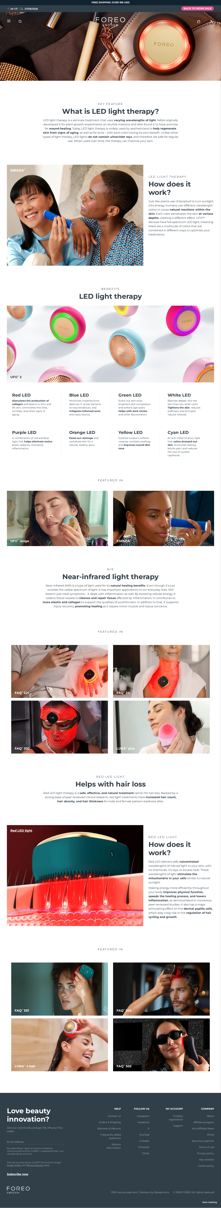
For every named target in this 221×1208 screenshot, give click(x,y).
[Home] (110, 22)
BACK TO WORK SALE (197, 8)
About (210, 1116)
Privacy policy (205, 1153)
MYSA (210, 1134)
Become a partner (203, 1140)
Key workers (206, 1159)
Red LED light (21, 831)
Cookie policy (206, 1165)
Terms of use (206, 1147)
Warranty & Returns (109, 1128)
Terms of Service (35, 1165)
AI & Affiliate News (203, 1128)
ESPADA (17, 170)
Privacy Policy (14, 1165)
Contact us (114, 1116)
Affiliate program (203, 1122)
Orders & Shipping (110, 1122)
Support (178, 1125)
